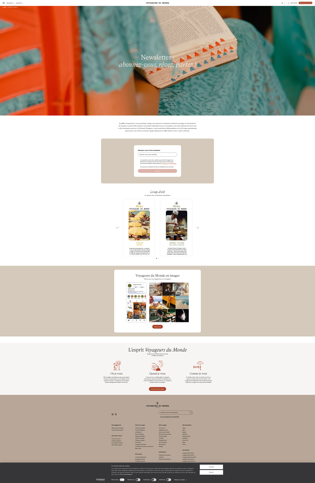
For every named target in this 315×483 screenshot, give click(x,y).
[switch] (138, 479)
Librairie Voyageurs (140, 428)
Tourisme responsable (117, 430)
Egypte (184, 432)
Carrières (161, 457)
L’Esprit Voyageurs (116, 441)
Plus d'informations (126, 474)
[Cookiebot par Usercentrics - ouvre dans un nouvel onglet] (100, 480)
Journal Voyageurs (140, 430)
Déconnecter (162, 444)
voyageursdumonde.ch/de (189, 457)
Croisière (161, 438)
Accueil (4, 7)
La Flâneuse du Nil (140, 461)
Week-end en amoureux (165, 434)
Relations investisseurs (165, 459)
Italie (183, 430)
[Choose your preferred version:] (283, 3)
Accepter (211, 467)
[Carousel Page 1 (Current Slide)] (156, 258)
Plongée (161, 446)
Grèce (184, 444)
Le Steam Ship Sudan (140, 457)
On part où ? (162, 428)
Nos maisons (138, 454)
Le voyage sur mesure (117, 443)
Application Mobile (140, 436)
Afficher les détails (179, 479)
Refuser (211, 472)
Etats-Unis (185, 440)
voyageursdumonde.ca (188, 459)
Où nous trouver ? (116, 439)
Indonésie (184, 438)
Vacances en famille (164, 432)
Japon (184, 428)
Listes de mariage (139, 438)
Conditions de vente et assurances (144, 446)
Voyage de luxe (163, 440)
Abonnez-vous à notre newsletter (149, 150)
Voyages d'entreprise (140, 444)
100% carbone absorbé (118, 428)
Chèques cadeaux (140, 440)
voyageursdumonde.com (188, 461)
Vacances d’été (163, 436)
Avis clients (138, 442)
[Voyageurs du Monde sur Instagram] (113, 414)
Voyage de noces (163, 430)
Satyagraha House (140, 459)
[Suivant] (197, 228)
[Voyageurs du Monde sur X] (116, 414)
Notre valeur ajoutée (117, 445)
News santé (138, 448)
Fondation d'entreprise (164, 455)
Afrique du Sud (186, 436)
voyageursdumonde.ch (188, 455)
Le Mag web (138, 432)
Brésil (183, 442)
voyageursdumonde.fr (188, 453)
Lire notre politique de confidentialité (169, 416)
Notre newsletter (139, 434)
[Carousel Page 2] (158, 258)
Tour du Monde (163, 442)
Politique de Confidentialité (169, 163)
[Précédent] (118, 228)
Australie (184, 434)
